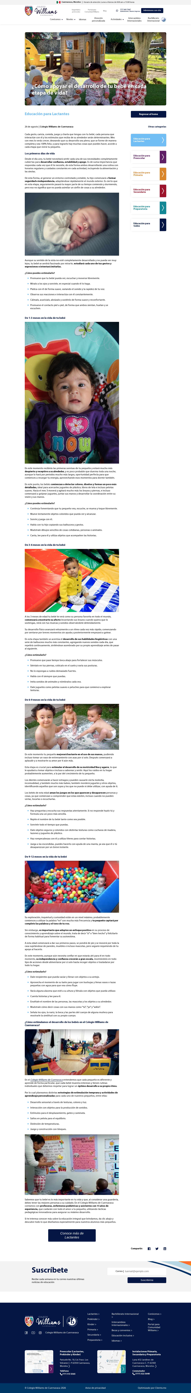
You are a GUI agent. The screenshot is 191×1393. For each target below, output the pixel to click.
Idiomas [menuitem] (82, 19)
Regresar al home (148, 114)
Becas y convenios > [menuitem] (122, 1330)
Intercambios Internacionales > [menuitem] (121, 1324)
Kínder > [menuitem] (91, 1324)
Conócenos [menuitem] (55, 19)
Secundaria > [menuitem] (94, 1335)
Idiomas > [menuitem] (117, 1341)
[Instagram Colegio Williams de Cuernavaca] (40, 1332)
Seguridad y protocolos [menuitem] (76, 11)
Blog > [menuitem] (151, 1319)
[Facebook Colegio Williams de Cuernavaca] (26, 1332)
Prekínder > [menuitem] (93, 1319)
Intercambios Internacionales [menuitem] (134, 19)
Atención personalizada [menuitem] (98, 19)
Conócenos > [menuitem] (154, 1314)
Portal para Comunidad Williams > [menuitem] (154, 1327)
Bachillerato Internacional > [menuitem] (125, 1315)
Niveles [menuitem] (69, 19)
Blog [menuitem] (104, 11)
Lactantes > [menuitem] (93, 1314)
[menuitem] (156, 20)
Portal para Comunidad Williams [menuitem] (92, 11)
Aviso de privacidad (95, 1388)
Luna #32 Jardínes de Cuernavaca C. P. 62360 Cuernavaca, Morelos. (144, 1363)
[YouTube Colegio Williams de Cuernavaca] (33, 1332)
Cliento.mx (160, 1388)
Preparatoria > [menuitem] (94, 1340)
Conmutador (141, 1372)
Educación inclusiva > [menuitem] (123, 1335)
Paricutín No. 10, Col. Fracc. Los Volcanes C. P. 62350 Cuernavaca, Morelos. (75, 1363)
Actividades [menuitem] (116, 19)
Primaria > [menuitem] (92, 1329)
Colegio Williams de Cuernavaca (46, 1080)
